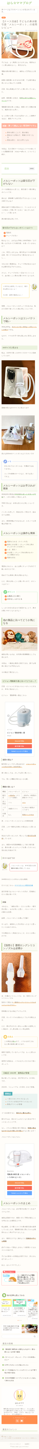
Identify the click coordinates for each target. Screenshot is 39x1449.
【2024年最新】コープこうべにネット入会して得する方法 (20, 1379)
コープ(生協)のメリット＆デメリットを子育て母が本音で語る (20, 1371)
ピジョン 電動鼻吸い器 (16, 733)
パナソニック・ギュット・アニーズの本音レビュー (20, 1358)
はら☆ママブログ (19, 3)
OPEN (31, 168)
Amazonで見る (19, 741)
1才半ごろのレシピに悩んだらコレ (16, 1365)
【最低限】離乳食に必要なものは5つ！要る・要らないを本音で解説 (20, 1351)
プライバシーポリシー (15, 1444)
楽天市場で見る (19, 746)
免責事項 (27, 1444)
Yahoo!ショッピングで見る (19, 751)
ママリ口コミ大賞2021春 (24, 885)
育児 (4, 17)
